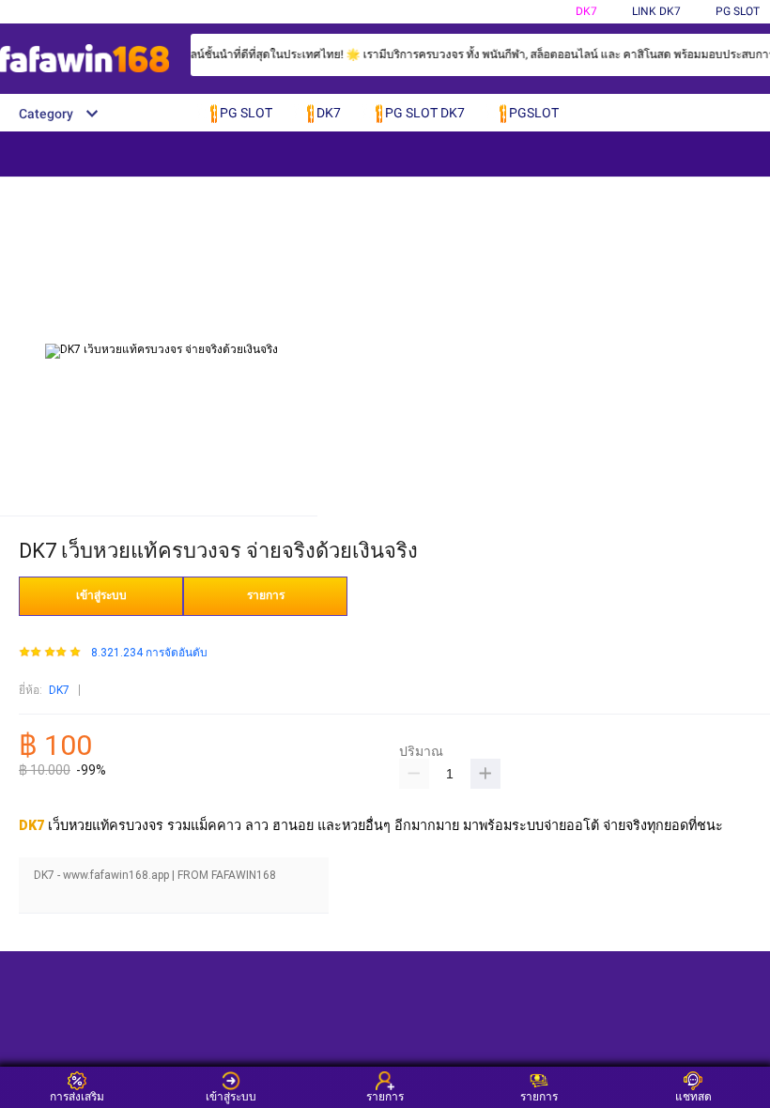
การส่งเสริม (77, 1096)
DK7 (586, 11)
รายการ (266, 595)
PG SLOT (738, 11)
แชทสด (693, 1096)
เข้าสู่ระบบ (101, 595)
